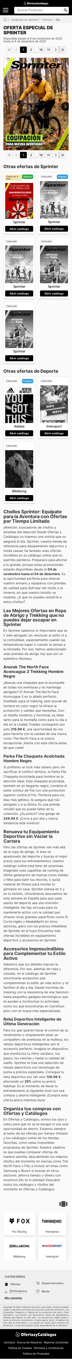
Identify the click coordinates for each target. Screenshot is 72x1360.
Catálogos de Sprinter (24, 19)
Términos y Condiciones (49, 1348)
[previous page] (16, 50)
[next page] (55, 50)
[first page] (9, 50)
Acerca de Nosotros (29, 1342)
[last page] (62, 50)
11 (48, 49)
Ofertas (47, 19)
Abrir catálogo (19, 228)
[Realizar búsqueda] (65, 10)
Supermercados (53, 1283)
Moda (45, 1291)
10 (41, 49)
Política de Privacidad (36, 1353)
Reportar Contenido (56, 1342)
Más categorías (13, 1298)
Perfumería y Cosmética (18, 1292)
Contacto (9, 1342)
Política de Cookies (20, 1348)
